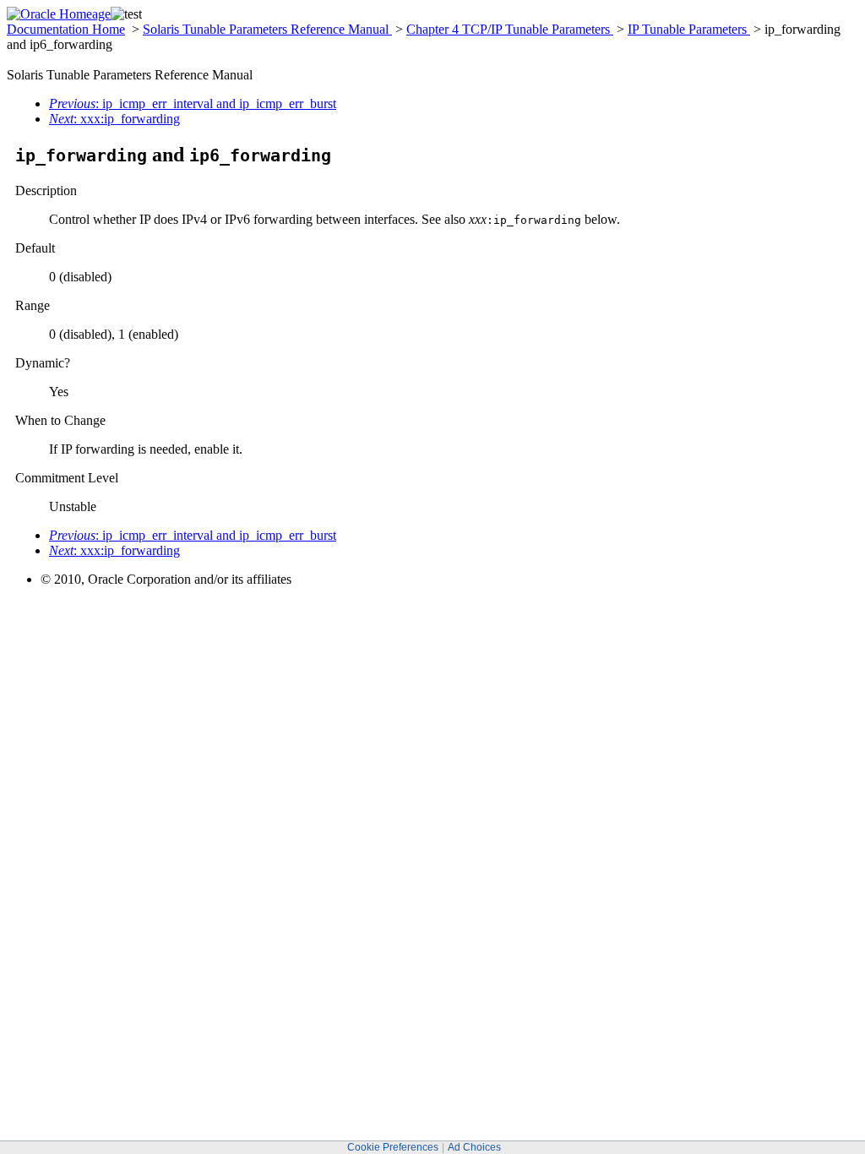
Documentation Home (66, 29)
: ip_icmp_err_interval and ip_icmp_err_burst (192, 103)
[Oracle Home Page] (59, 14)
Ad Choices (474, 1147)
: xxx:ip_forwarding (114, 119)
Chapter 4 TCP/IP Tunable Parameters (509, 29)
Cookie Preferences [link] (392, 1147)
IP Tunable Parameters (689, 29)
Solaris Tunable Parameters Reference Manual (267, 29)
